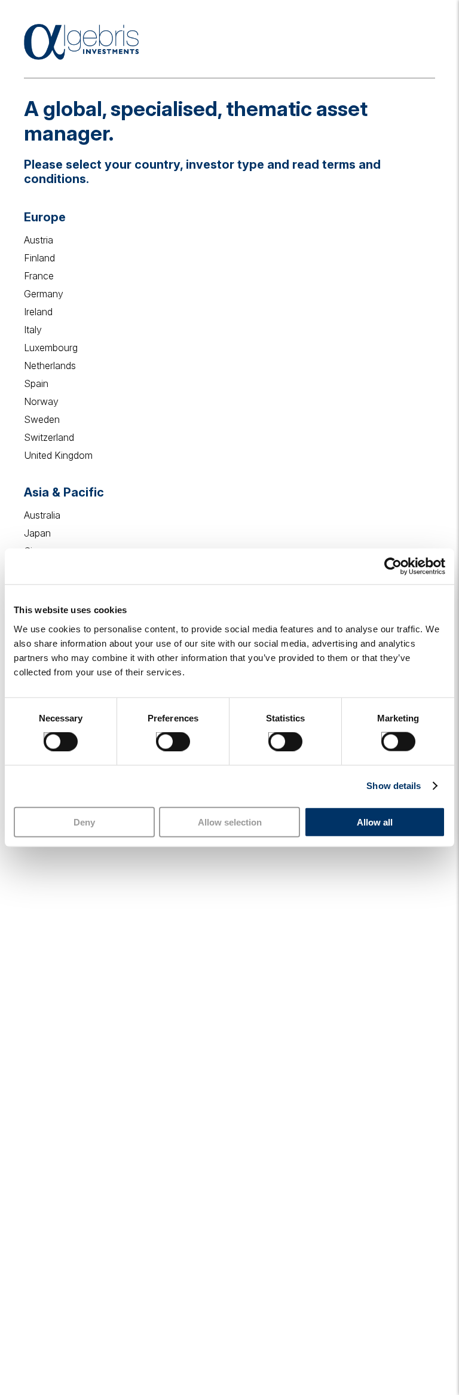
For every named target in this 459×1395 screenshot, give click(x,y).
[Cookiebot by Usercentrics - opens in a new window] (393, 566)
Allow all (375, 822)
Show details (393, 786)
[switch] (161, 737)
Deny (84, 822)
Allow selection (230, 822)
